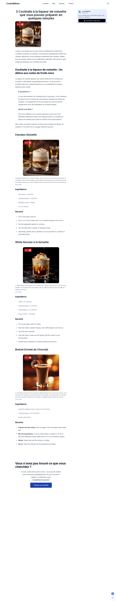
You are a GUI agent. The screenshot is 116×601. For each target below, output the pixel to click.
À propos (61, 3)
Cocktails (45, 3)
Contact (71, 3)
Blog (53, 3)
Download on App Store (93, 20)
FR (108, 3)
